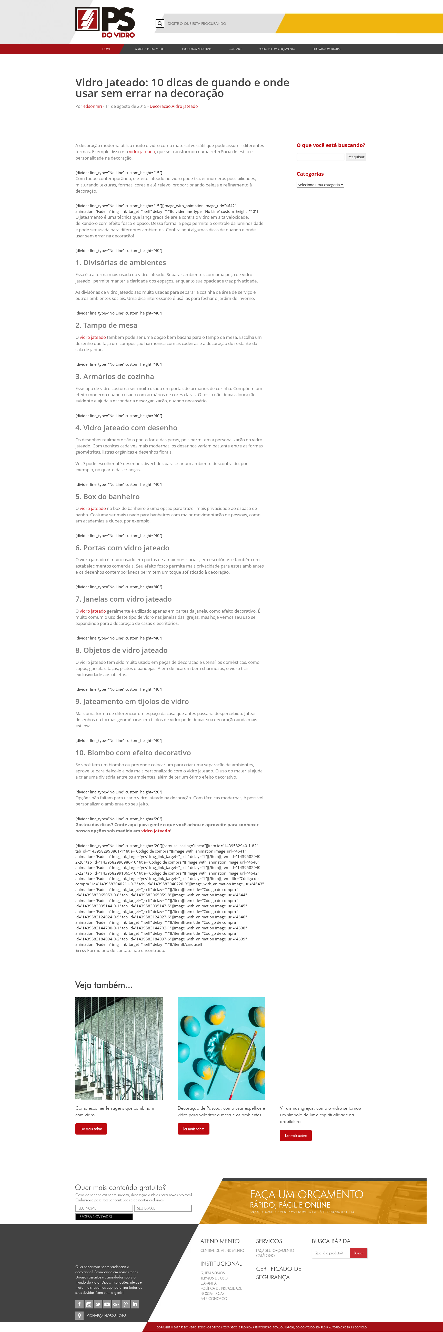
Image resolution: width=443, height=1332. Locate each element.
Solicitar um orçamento (277, 49)
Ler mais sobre (91, 1129)
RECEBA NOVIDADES (96, 1217)
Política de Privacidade (221, 1288)
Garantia (208, 1283)
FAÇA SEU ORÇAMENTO (275, 1251)
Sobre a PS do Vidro (150, 49)
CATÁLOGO (265, 1256)
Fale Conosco (213, 1299)
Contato (235, 49)
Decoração (160, 106)
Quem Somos (212, 1273)
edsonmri (92, 106)
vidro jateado (142, 151)
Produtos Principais (196, 49)
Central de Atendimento (222, 1251)
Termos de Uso (214, 1278)
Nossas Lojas (212, 1294)
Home (106, 49)
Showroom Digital (327, 49)
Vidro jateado (185, 106)
